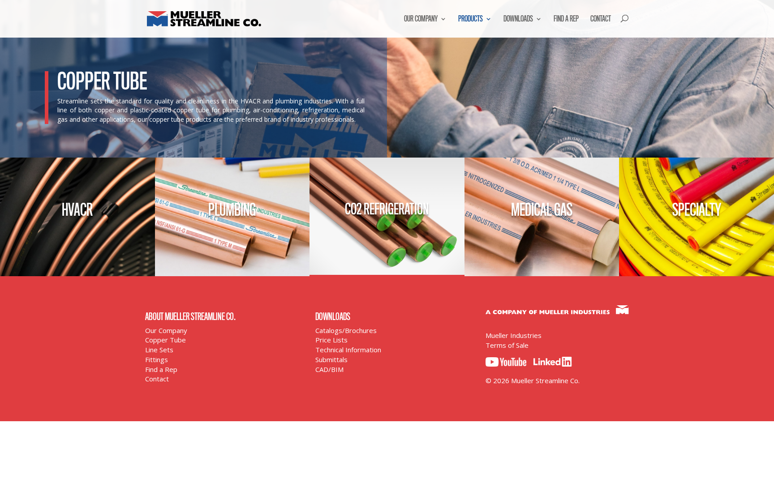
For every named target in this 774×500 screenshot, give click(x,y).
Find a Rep (161, 369)
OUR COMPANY (421, 19)
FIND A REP (566, 19)
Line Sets (159, 349)
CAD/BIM (329, 369)
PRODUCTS (470, 19)
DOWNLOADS (518, 19)
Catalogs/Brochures (346, 330)
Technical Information (348, 349)
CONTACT (600, 19)
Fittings (156, 359)
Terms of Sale (507, 345)
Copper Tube (165, 339)
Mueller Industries (514, 335)
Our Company (166, 330)
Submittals (331, 359)
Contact (157, 378)
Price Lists (331, 339)
